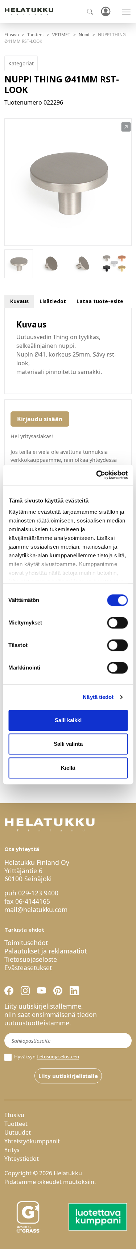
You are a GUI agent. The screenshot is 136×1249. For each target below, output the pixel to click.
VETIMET (61, 35)
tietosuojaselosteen (58, 1057)
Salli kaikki (68, 720)
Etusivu (11, 35)
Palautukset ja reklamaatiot (45, 951)
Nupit (84, 35)
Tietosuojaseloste (30, 959)
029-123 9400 (38, 892)
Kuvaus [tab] (19, 301)
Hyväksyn (46, 1057)
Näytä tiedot (98, 697)
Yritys (12, 1150)
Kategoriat (21, 63)
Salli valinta (68, 744)
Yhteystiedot (21, 1159)
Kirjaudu (105, 11)
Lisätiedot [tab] (53, 301)
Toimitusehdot (26, 942)
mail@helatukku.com (35, 909)
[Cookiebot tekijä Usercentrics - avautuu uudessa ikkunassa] (97, 475)
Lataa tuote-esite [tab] (100, 301)
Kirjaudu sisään (40, 419)
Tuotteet (35, 35)
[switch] (117, 622)
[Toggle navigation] (126, 12)
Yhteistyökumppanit (32, 1141)
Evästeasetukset (28, 967)
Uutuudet (17, 1132)
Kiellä (68, 768)
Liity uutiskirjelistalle (68, 1075)
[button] (126, 127)
